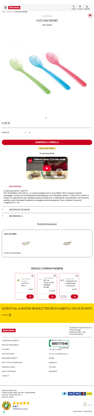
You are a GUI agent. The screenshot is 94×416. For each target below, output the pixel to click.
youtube (52, 367)
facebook (53, 363)
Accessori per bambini (20, 12)
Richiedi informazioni (47, 224)
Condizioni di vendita (10, 341)
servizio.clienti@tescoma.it (59, 354)
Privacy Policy (77, 411)
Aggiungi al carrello (47, 142)
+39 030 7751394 (55, 349)
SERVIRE (9, 12)
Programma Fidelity (10, 358)
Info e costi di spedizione (12, 362)
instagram (53, 371)
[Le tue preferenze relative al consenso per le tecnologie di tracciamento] (4, 412)
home (3, 12)
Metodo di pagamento (10, 345)
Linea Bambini (47, 16)
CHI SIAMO (5, 349)
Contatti (5, 376)
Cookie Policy (87, 411)
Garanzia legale (8, 367)
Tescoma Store (8, 354)
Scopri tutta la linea (12, 253)
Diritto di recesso (9, 371)
